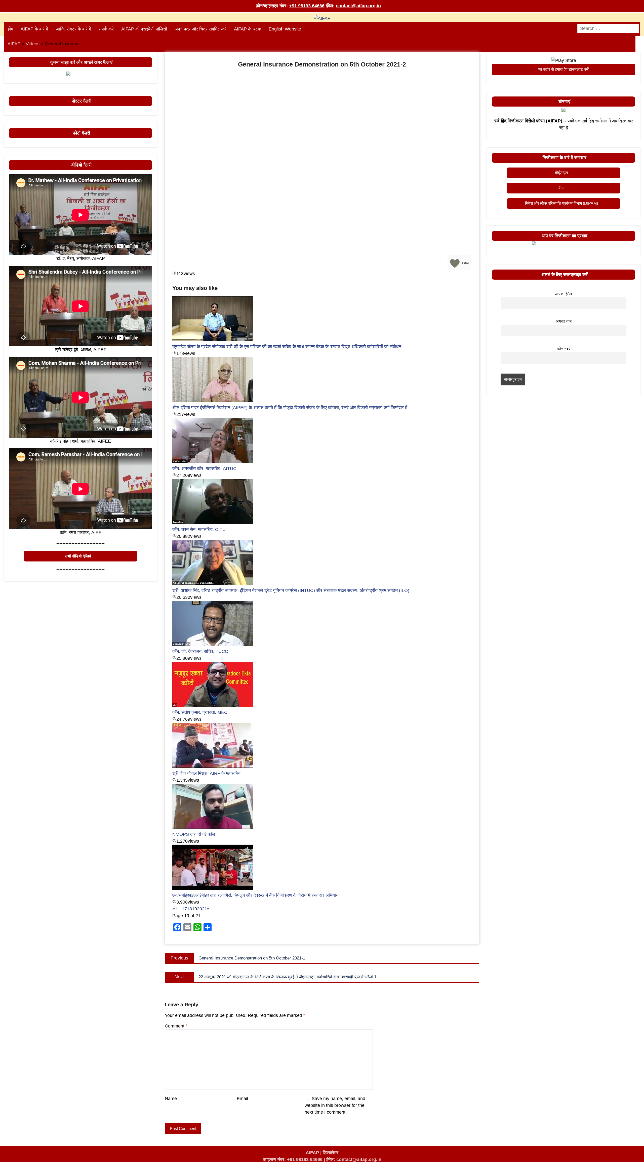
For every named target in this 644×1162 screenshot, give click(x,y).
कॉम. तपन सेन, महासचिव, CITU (199, 529)
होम (10, 28)
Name (171, 1098)
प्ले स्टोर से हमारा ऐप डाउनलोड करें (563, 69)
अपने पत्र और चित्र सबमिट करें (200, 28)
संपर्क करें (106, 28)
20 (199, 908)
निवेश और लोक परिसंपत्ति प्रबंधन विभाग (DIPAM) (561, 203)
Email (242, 1098)
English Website (285, 28)
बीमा (561, 188)
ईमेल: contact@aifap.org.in (353, 1159)
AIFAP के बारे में (34, 28)
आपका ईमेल (563, 293)
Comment (176, 1025)
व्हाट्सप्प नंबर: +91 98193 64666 (293, 1159)
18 (189, 908)
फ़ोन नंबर (563, 348)
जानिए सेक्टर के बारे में (73, 28)
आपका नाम (564, 321)
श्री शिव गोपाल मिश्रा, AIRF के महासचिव (206, 773)
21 (204, 908)
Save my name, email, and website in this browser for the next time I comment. (335, 1105)
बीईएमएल (561, 173)
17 (184, 908)
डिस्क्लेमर (330, 1152)
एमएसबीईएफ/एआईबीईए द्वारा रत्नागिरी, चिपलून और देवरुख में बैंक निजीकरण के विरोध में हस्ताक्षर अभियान (255, 895)
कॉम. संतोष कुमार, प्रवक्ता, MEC (199, 712)
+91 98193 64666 (307, 5)
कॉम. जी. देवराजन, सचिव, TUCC (200, 651)
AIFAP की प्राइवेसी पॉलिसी (144, 28)
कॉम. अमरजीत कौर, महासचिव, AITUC (204, 468)
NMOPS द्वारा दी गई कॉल (193, 834)
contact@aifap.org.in (358, 5)
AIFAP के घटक (247, 28)
